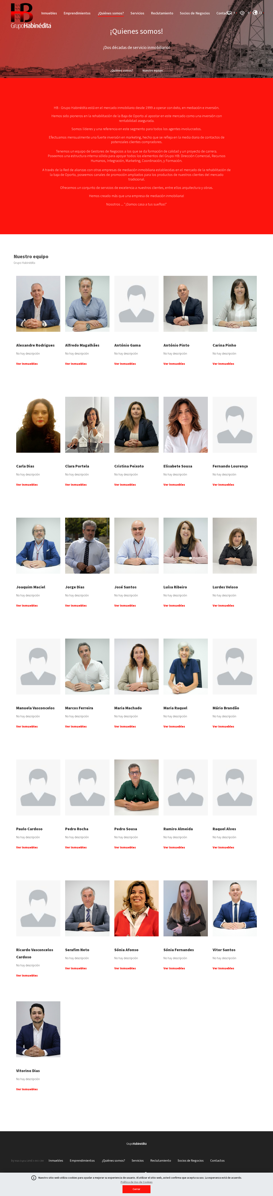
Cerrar (136, 1189)
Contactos (217, 1161)
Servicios (137, 13)
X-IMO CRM (38, 1160)
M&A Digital (21, 1160)
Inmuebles (49, 13)
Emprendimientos (77, 13)
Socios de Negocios (195, 13)
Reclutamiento (162, 13)
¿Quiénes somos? (111, 13)
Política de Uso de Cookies (136, 1182)
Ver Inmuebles (27, 364)
